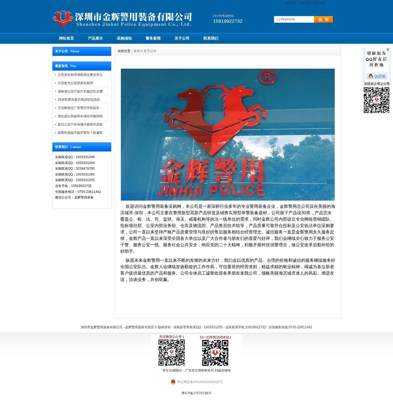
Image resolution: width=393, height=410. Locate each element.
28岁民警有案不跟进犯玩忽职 (79, 99)
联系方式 (319, 3)
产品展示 (95, 38)
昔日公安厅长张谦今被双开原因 (80, 124)
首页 (137, 51)
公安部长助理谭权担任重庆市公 (80, 75)
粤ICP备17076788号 (196, 393)
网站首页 (291, 3)
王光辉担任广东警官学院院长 (78, 108)
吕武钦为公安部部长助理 (75, 83)
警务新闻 (153, 38)
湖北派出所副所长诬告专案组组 (80, 116)
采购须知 (124, 38)
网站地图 (305, 3)
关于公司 (182, 38)
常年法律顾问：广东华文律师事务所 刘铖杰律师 (197, 370)
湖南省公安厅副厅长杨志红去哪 (80, 91)
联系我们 (210, 38)
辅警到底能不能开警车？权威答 (80, 133)
